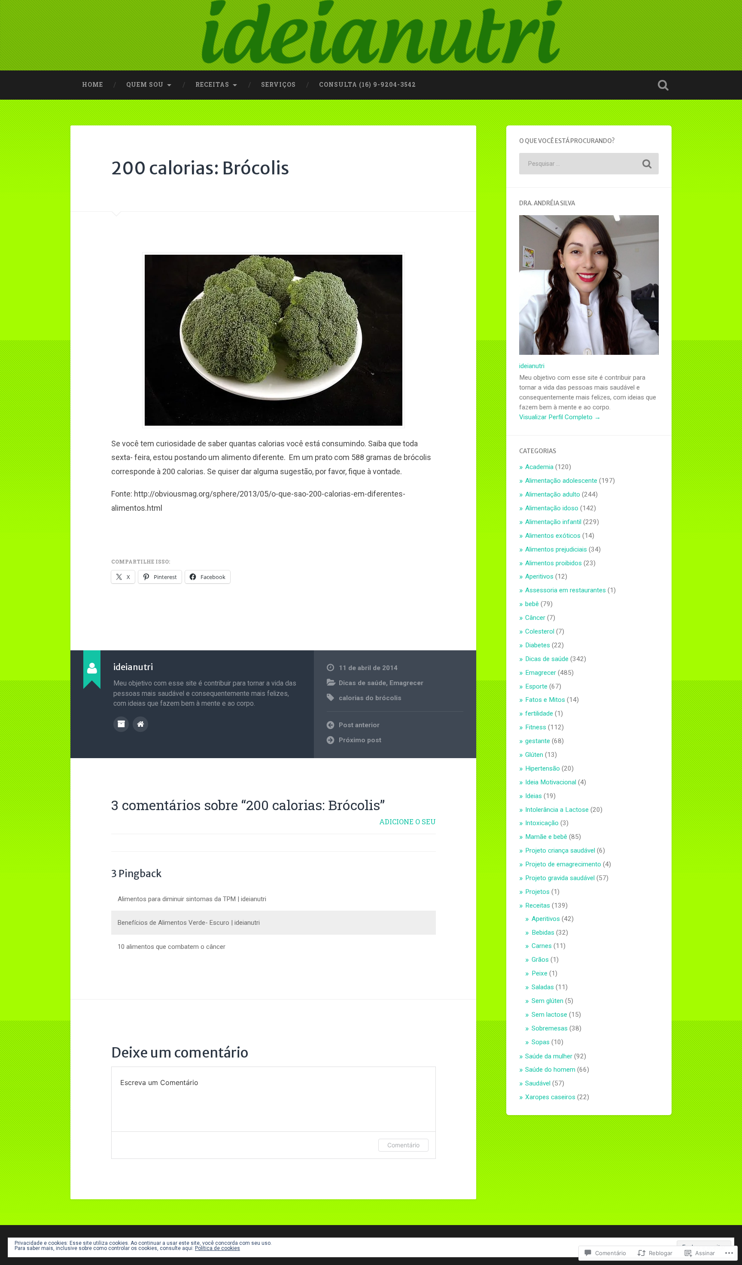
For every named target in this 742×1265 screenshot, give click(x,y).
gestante (537, 741)
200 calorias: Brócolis (200, 168)
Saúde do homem (550, 1069)
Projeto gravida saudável (560, 878)
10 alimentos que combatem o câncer (171, 947)
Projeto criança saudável (560, 850)
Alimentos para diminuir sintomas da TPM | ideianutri (192, 899)
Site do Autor (140, 724)
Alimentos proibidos (553, 563)
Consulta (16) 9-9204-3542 (367, 84)
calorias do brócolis (370, 698)
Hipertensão (542, 768)
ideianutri (531, 366)
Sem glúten (547, 1001)
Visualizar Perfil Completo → (560, 417)
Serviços (278, 84)
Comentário (403, 1145)
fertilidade (539, 713)
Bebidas (543, 932)
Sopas (541, 1042)
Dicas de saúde (362, 683)
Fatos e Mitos (545, 700)
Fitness (535, 727)
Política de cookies (217, 1248)
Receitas (212, 84)
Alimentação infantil (553, 522)
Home (92, 84)
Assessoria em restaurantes (565, 590)
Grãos (540, 959)
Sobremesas (550, 1028)
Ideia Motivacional (550, 782)
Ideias (533, 796)
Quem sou (145, 84)
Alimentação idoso (551, 508)
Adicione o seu (407, 821)
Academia (539, 467)
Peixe (539, 973)
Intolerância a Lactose (557, 810)
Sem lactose (549, 1014)
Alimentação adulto (552, 494)
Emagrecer (406, 683)
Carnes (542, 946)
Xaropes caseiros (550, 1097)
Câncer (535, 618)
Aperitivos (539, 576)
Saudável (537, 1083)
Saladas (543, 987)
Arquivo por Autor (121, 724)
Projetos (537, 892)
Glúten (534, 755)
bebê (532, 604)
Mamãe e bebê (546, 837)
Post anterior (359, 725)
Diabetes (537, 645)
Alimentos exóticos (553, 536)
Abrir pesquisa (663, 85)
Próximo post (360, 740)
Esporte (536, 686)
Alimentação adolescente (561, 481)
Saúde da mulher (548, 1056)
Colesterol (539, 631)
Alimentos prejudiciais (556, 549)
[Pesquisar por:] (589, 163)
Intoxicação (542, 823)
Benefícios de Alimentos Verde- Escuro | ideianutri (189, 923)
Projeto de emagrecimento (563, 864)
